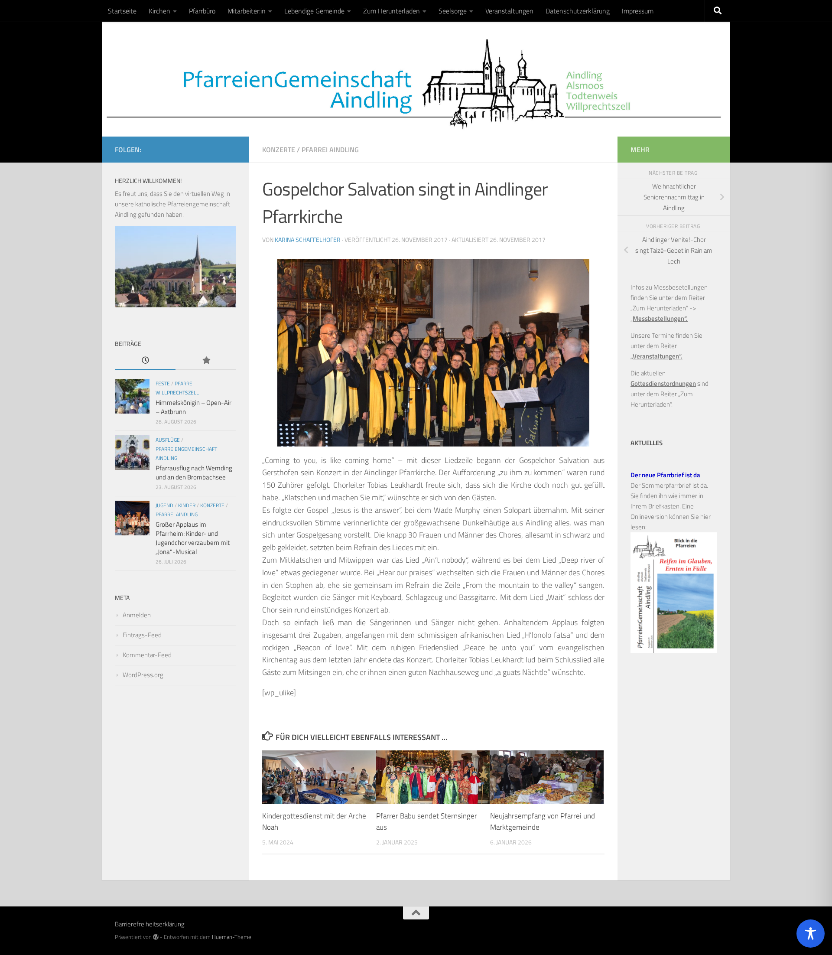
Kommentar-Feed (147, 655)
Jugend (164, 505)
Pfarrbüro (202, 11)
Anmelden (137, 615)
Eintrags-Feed (142, 635)
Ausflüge (168, 440)
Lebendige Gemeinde (314, 11)
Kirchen (159, 11)
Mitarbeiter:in (247, 11)
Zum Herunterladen (391, 11)
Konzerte (278, 149)
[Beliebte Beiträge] (206, 361)
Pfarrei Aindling (330, 149)
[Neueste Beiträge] (145, 361)
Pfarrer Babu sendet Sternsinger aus (426, 821)
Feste (163, 383)
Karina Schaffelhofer (308, 239)
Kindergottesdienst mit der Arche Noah (314, 821)
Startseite (122, 11)
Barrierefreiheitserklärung (150, 924)
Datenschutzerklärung (578, 11)
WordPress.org (143, 675)
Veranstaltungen (509, 11)
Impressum (637, 11)
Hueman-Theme (231, 936)
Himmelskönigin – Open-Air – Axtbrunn (193, 407)
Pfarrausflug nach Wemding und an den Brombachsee (194, 472)
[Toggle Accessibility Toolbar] (811, 933)
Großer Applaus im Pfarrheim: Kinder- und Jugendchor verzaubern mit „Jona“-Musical (193, 538)
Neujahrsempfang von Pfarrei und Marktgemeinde (542, 821)
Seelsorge (453, 11)
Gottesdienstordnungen (663, 383)
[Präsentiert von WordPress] (156, 937)
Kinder (186, 505)
